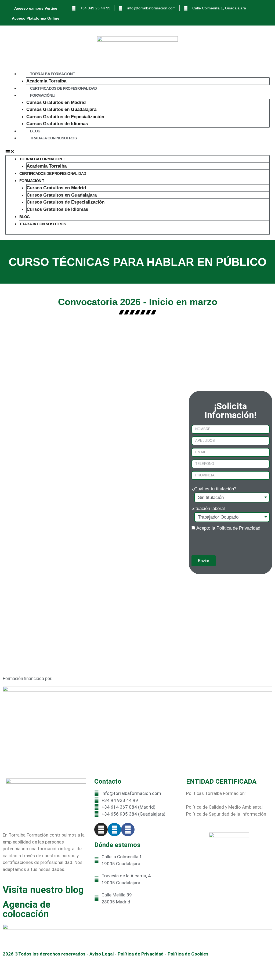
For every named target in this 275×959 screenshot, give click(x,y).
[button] (137, 151)
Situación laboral (208, 508)
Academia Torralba (46, 81)
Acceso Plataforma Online (35, 18)
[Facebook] (128, 829)
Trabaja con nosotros (53, 138)
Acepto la (228, 528)
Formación (41, 95)
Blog (35, 131)
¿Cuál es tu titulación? (213, 488)
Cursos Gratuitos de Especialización (65, 116)
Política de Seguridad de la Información (226, 814)
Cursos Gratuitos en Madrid (56, 102)
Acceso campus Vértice (35, 8)
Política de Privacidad (238, 528)
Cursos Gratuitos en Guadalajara (61, 109)
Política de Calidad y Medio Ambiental (224, 807)
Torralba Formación (51, 74)
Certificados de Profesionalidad (63, 88)
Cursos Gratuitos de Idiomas (57, 123)
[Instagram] (101, 829)
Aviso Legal (101, 954)
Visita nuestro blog (43, 889)
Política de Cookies (188, 954)
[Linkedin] (114, 829)
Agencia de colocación (26, 909)
